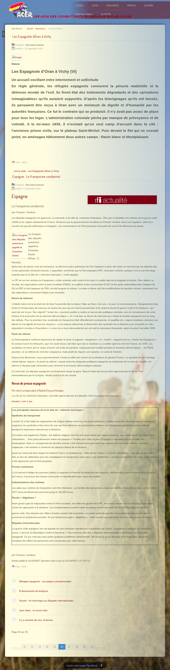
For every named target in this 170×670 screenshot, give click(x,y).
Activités (106, 14)
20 (91, 646)
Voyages (131, 5)
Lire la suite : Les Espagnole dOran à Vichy (36, 171)
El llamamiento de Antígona (33, 591)
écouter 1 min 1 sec (22, 401)
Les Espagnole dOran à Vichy (31, 36)
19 (84, 646)
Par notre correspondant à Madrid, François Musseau (38, 390)
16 (62, 646)
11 (24, 646)
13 (39, 646)
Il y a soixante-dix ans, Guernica (36, 620)
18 (77, 646)
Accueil (80, 5)
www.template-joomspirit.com (1, 651)
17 (69, 646)
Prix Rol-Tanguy (84, 14)
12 (32, 646)
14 (47, 646)
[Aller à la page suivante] (98, 648)
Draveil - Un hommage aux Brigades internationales (46, 600)
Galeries (148, 5)
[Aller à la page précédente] (18, 648)
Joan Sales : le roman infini (33, 610)
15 (54, 646)
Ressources (112, 5)
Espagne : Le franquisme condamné (36, 176)
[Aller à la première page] (14, 648)
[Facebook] (101, 665)
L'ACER (95, 5)
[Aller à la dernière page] (103, 648)
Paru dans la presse (35, 45)
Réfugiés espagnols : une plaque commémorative (45, 581)
